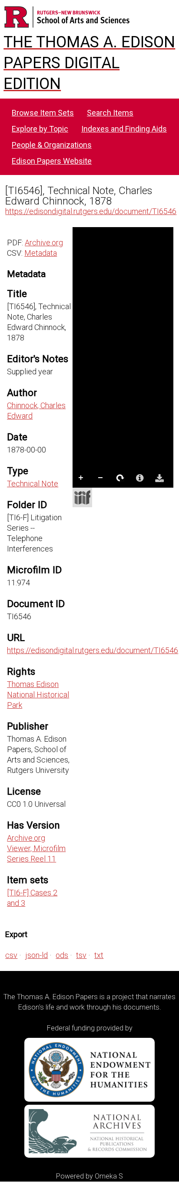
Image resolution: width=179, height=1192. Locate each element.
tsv (81, 955)
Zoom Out (100, 478)
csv (11, 955)
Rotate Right (120, 478)
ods (62, 955)
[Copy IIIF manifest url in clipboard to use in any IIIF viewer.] (82, 497)
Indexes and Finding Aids (124, 128)
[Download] (159, 478)
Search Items (110, 112)
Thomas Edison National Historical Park (38, 695)
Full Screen (100, 495)
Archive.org (44, 242)
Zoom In (81, 478)
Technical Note (32, 483)
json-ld (36, 955)
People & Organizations (52, 144)
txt (98, 955)
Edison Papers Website (52, 160)
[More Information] (140, 478)
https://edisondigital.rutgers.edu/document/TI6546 (90, 211)
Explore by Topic (40, 128)
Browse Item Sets (43, 112)
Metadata (40, 253)
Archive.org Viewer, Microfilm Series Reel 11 (36, 848)
